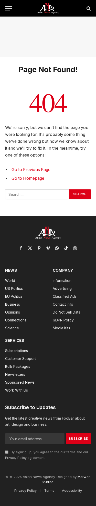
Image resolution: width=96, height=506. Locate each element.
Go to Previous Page (31, 169)
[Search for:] (37, 194)
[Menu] (8, 8)
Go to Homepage (28, 178)
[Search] (88, 8)
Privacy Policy (16, 458)
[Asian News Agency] (48, 8)
